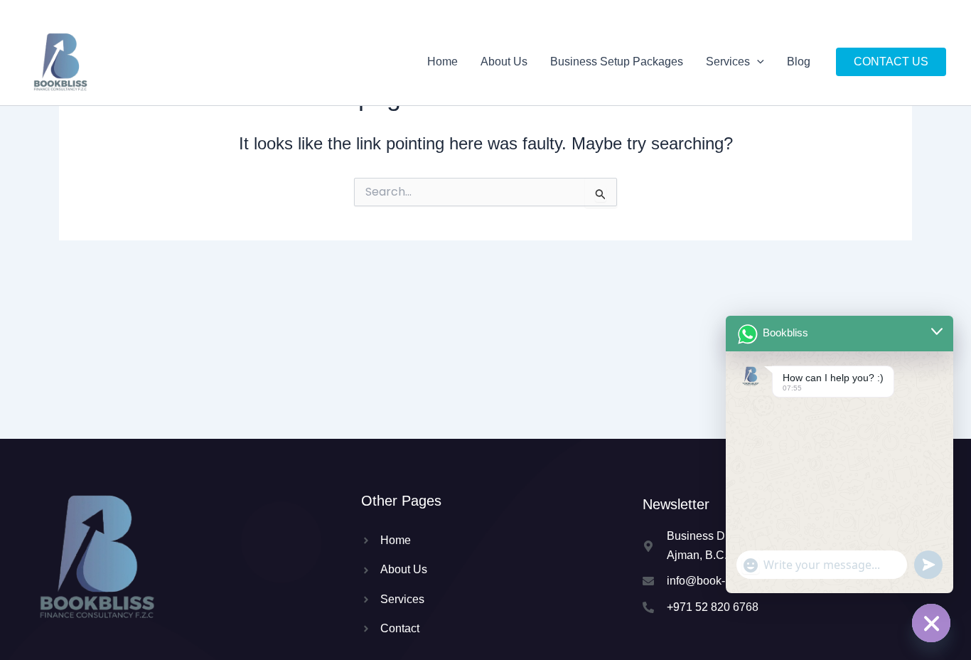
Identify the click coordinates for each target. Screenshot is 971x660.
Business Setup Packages (616, 61)
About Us (504, 61)
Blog (798, 61)
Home (442, 61)
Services (728, 61)
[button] (757, 61)
